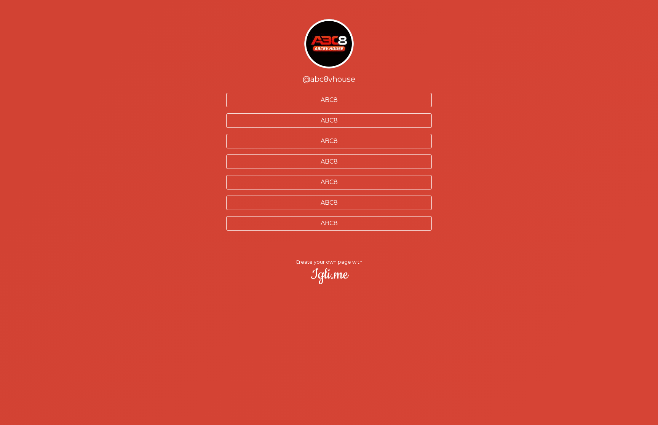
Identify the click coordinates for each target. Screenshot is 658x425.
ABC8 (329, 99)
